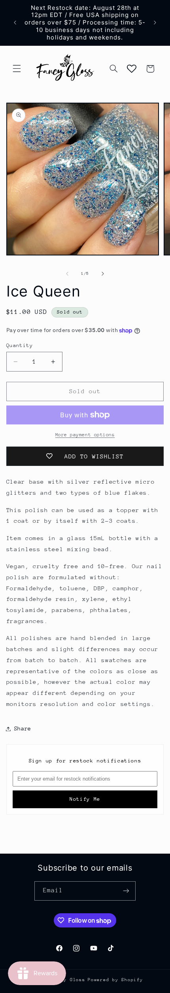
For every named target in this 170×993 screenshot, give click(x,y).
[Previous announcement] (15, 22)
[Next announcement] (155, 22)
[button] (17, 69)
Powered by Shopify (115, 979)
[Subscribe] (126, 891)
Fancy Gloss (68, 979)
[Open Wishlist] (132, 69)
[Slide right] (102, 273)
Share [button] (22, 728)
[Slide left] (67, 273)
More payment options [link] (85, 434)
